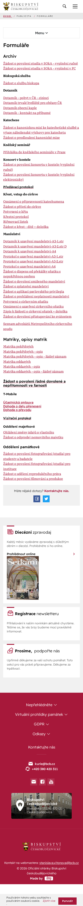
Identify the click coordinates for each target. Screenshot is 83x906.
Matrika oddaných (17, 361)
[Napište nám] (33, 781)
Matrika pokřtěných (18, 346)
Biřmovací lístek (15, 221)
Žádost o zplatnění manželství (26, 286)
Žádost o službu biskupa (21, 83)
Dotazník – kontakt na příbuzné (27, 112)
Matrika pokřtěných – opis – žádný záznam (34, 356)
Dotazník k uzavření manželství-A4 (29, 251)
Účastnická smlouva (18, 402)
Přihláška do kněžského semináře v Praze (34, 152)
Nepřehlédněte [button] (39, 704)
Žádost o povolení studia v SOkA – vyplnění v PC (39, 68)
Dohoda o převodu (17, 410)
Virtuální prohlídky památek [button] (39, 714)
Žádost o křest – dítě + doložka (26, 226)
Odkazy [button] (40, 733)
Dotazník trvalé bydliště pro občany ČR (32, 102)
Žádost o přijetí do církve (22, 206)
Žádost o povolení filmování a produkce (33, 478)
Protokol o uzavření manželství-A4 (29, 266)
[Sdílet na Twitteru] (46, 498)
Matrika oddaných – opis (21, 366)
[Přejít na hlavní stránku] (20, 6)
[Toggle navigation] (64, 6)
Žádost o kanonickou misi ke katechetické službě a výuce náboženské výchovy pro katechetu (41, 130)
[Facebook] (42, 781)
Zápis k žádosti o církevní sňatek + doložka (35, 311)
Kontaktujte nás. (56, 491)
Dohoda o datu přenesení (22, 406)
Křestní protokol (16, 216)
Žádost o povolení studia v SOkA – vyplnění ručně (40, 63)
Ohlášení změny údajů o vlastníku (28, 432)
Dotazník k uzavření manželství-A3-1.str (33, 241)
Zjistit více (49, 900)
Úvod (7, 16)
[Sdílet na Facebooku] (36, 498)
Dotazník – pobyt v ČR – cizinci (26, 97)
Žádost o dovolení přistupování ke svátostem (37, 316)
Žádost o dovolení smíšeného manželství (34, 281)
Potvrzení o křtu (15, 211)
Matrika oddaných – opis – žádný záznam (33, 371)
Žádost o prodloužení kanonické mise (31, 137)
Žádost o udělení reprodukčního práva (32, 473)
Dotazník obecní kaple (20, 107)
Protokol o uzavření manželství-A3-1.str (33, 256)
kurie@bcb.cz (45, 764)
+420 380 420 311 (45, 769)
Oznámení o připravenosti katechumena (33, 201)
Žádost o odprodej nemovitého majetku (33, 437)
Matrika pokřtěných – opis (23, 351)
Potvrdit (67, 901)
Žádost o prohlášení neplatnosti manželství (36, 296)
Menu (40, 33)
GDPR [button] (40, 724)
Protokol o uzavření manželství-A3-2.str (33, 261)
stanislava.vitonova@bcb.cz (59, 863)
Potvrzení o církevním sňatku (25, 301)
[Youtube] (50, 781)
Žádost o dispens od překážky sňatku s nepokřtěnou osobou (32, 273)
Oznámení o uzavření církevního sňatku (33, 306)
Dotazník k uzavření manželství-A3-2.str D (35, 246)
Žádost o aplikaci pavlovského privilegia (33, 291)
